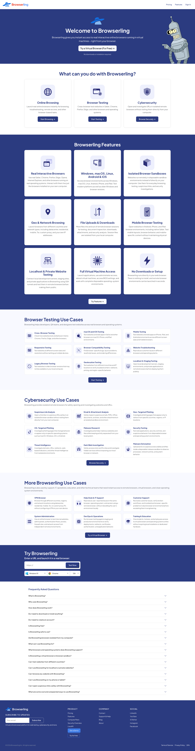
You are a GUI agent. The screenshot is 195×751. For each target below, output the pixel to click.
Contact (102, 713)
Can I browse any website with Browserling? (46, 674)
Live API (70, 726)
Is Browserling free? (36, 626)
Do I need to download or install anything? (45, 614)
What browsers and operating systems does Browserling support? (55, 650)
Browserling (20, 709)
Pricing (169, 4)
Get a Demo (74, 730)
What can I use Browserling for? (41, 644)
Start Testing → (97, 119)
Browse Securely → (147, 119)
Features (178, 4)
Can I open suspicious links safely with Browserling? (49, 686)
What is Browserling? (37, 596)
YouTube (133, 716)
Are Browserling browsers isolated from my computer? (50, 638)
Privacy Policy (180, 745)
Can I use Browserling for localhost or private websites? (51, 668)
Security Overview (75, 723)
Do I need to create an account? (41, 620)
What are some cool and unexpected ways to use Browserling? (54, 692)
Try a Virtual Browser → (97, 535)
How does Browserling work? (40, 608)
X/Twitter (133, 720)
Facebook (134, 726)
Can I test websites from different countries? (46, 662)
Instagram (134, 723)
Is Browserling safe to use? (39, 632)
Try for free (74, 735)
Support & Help (105, 716)
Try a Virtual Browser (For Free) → (97, 48)
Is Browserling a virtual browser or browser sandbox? (49, 656)
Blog (100, 720)
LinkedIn (133, 713)
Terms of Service (167, 745)
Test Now (72, 565)
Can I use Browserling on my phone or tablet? (46, 680)
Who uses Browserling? (38, 602)
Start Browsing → (48, 119)
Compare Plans (73, 720)
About (101, 723)
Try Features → (97, 301)
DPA (188, 745)
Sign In (188, 4)
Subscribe (36, 720)
